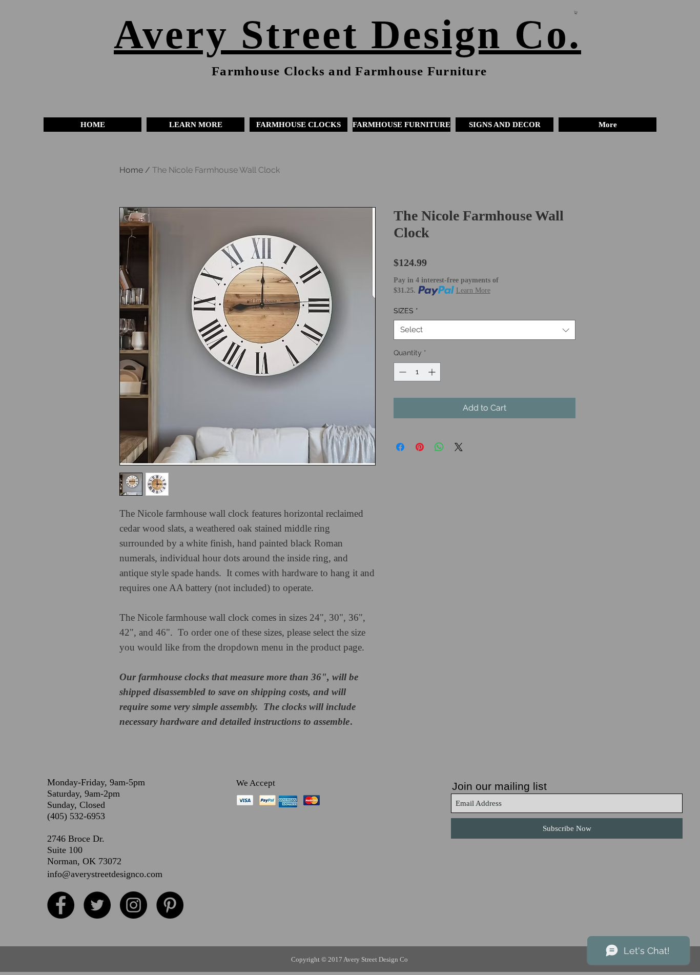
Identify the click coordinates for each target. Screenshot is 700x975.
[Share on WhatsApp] (439, 447)
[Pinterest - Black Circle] (169, 905)
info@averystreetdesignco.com (104, 874)
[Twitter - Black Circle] (97, 905)
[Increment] (432, 372)
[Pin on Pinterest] (420, 447)
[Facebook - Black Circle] (60, 905)
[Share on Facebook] (400, 447)
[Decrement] (401, 372)
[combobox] (484, 330)
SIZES (406, 311)
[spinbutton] (417, 372)
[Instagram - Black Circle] (133, 905)
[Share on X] (458, 447)
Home (131, 170)
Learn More (473, 290)
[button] (195, 124)
